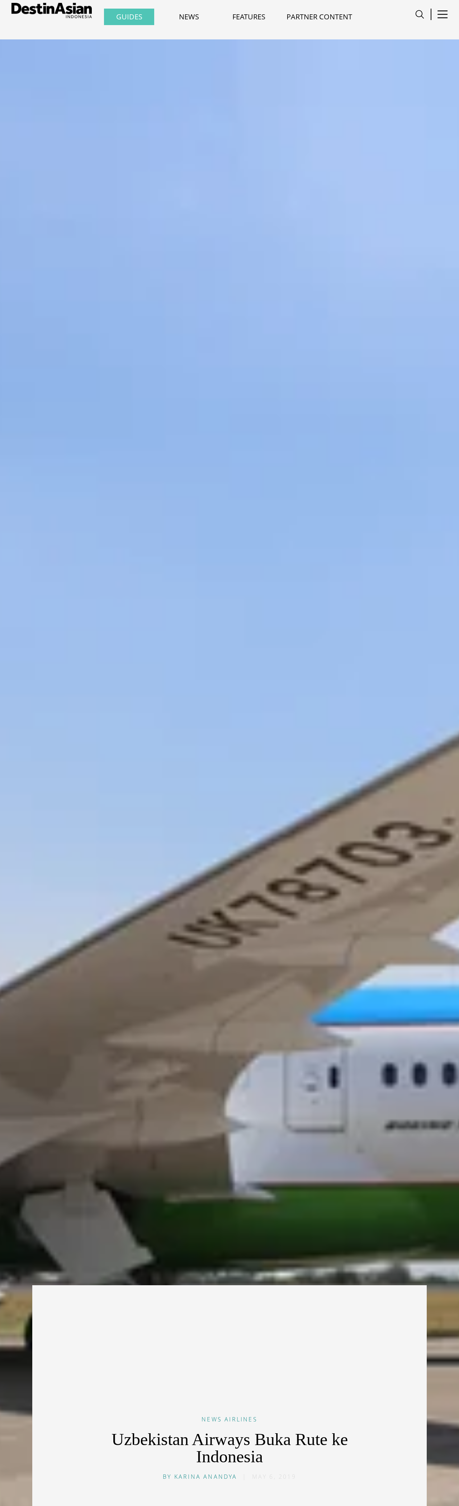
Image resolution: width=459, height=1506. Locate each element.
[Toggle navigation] (420, 14)
